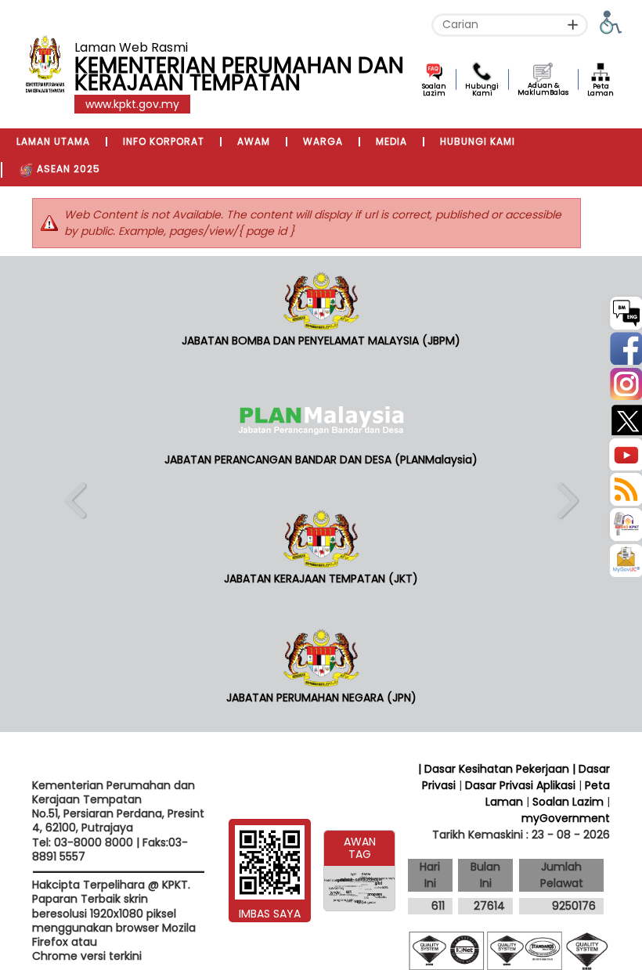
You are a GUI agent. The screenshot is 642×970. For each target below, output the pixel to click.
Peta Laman (600, 89)
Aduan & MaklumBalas (543, 89)
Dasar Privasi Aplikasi (520, 785)
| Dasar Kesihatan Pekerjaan (495, 769)
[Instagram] (624, 382)
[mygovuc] (625, 561)
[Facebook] (624, 347)
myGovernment (565, 818)
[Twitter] (624, 417)
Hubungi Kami (482, 89)
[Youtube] (624, 453)
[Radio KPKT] (624, 523)
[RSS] (624, 488)
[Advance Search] (573, 25)
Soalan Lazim (434, 89)
